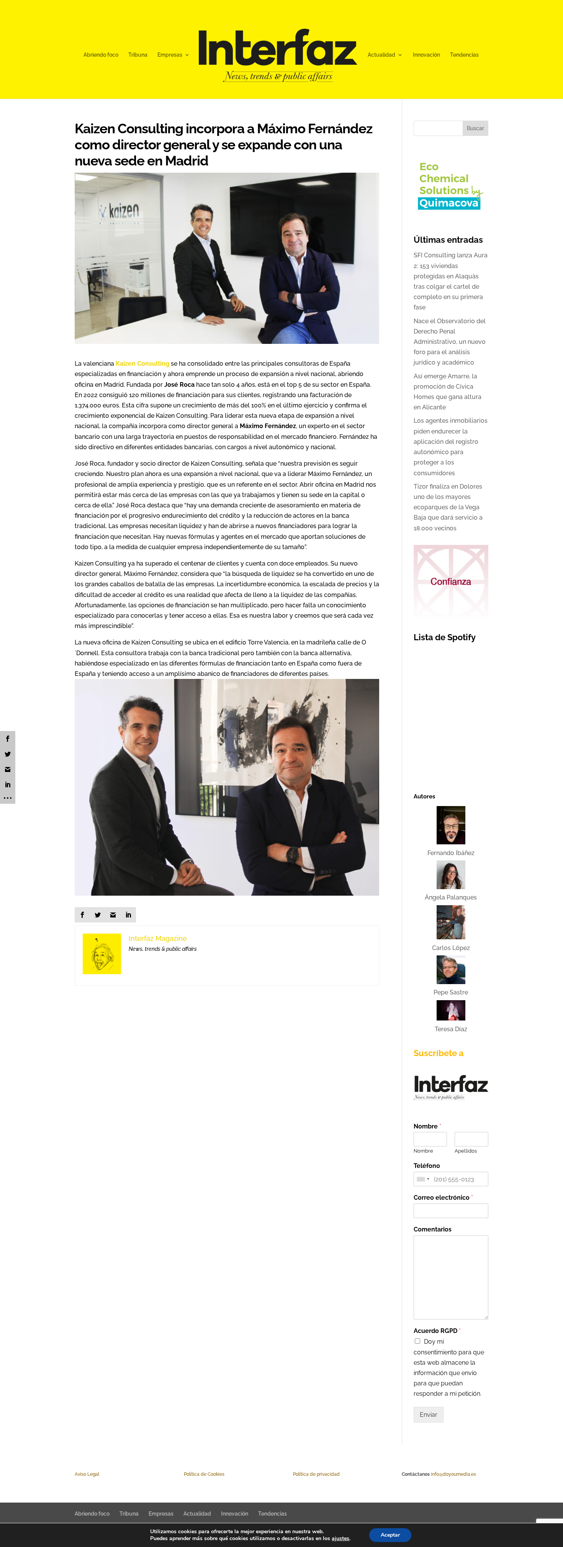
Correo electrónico (443, 1197)
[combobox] (423, 1179)
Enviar (428, 1414)
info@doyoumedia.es (453, 1474)
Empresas (169, 55)
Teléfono (427, 1165)
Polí (187, 1474)
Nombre (427, 1126)
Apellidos (466, 1151)
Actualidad (381, 55)
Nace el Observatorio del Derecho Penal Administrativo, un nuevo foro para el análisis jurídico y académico (450, 341)
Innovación (426, 55)
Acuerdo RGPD (437, 1330)
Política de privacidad (316, 1474)
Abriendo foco (100, 55)
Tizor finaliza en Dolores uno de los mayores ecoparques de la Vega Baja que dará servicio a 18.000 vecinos (448, 507)
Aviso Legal (87, 1474)
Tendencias (464, 55)
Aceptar (390, 1535)
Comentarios (433, 1229)
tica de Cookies (207, 1474)
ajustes (340, 1538)
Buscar (475, 128)
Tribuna (137, 55)
